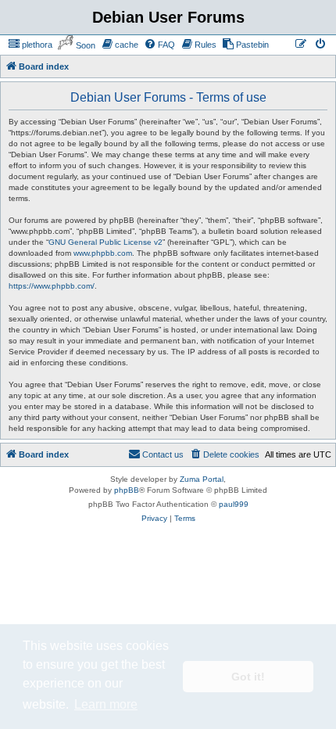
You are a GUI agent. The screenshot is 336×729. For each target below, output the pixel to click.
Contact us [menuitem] (163, 454)
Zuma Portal (201, 479)
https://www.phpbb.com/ (52, 286)
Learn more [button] (106, 704)
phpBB (126, 490)
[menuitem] (30, 44)
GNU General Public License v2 (105, 242)
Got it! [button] (248, 676)
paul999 (233, 504)
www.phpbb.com (102, 253)
